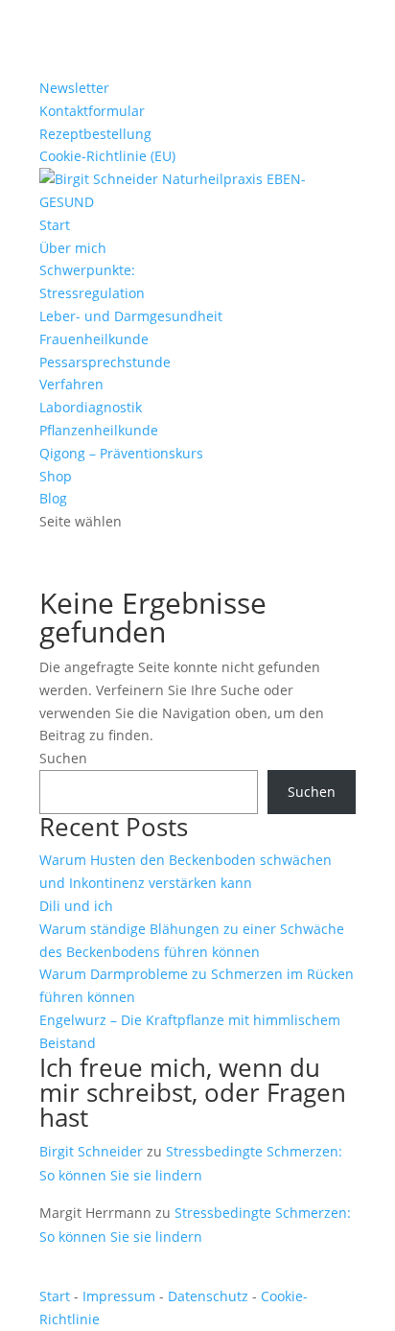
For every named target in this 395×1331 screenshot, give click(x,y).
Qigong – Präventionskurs (121, 453)
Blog (53, 498)
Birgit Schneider (91, 1151)
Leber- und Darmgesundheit (130, 316)
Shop (55, 476)
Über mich (72, 248)
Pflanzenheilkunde (98, 430)
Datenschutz (208, 1296)
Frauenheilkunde (94, 339)
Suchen (63, 758)
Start (54, 225)
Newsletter (74, 88)
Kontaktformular (92, 111)
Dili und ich (76, 906)
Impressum (118, 1296)
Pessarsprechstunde (105, 362)
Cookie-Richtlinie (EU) (107, 156)
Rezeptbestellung (95, 134)
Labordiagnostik (90, 407)
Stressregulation (92, 293)
